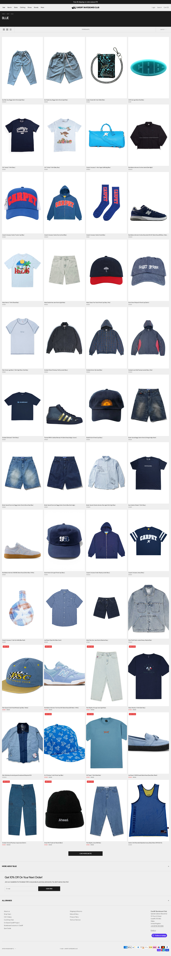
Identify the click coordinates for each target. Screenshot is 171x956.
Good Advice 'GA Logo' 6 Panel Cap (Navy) (54, 572)
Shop (8, 14)
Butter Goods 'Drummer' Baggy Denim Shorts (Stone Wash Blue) (17, 505)
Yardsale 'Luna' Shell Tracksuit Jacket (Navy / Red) (140, 370)
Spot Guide (7, 928)
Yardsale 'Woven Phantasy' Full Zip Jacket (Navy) (56, 370)
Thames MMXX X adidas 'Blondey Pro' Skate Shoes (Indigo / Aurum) (60, 437)
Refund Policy (74, 914)
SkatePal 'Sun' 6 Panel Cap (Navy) (94, 437)
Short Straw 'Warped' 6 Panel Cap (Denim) (138, 302)
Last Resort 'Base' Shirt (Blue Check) (52, 640)
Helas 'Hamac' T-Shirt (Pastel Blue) (10, 302)
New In (9, 7)
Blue (12, 14)
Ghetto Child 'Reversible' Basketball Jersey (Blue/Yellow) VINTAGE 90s (145, 843)
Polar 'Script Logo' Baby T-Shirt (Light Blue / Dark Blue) (15, 370)
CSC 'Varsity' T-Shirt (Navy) (8, 167)
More (42, 7)
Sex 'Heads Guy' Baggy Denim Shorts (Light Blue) (56, 100)
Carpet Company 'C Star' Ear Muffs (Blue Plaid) (13, 640)
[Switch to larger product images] (4, 29)
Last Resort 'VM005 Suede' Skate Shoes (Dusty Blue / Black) (142, 775)
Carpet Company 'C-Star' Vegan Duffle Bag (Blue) (98, 167)
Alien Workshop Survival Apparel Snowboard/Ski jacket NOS (16, 775)
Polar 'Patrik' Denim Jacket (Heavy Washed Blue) (140, 640)
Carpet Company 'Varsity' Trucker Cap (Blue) (13, 235)
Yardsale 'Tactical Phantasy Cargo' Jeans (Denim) (14, 843)
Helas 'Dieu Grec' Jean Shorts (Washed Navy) (97, 640)
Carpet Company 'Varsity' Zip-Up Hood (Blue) (55, 235)
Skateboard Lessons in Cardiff (13, 925)
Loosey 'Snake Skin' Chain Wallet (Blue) (95, 100)
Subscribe (49, 889)
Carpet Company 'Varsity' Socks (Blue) (95, 235)
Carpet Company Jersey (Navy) (136, 572)
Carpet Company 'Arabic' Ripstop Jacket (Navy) (98, 572)
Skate (16, 7)
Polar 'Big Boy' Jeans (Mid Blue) (93, 843)
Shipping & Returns (76, 911)
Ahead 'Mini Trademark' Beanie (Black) (53, 843)
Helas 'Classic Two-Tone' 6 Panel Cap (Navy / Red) (98, 302)
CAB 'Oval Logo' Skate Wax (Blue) (136, 100)
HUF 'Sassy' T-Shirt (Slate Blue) (93, 775)
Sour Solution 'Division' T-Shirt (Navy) (137, 505)
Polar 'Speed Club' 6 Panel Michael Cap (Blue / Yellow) (15, 708)
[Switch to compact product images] (10, 29)
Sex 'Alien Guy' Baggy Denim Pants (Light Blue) (13, 100)
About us (7, 911)
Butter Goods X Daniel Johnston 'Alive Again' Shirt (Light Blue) (100, 505)
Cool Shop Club (9, 920)
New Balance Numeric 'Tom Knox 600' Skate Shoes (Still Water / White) (61, 708)
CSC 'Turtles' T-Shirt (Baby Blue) (52, 167)
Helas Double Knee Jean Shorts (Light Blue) (54, 302)
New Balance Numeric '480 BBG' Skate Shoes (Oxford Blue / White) (18, 572)
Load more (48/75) (85, 853)
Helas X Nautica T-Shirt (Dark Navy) (136, 708)
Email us (153, 930)
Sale (3, 7)
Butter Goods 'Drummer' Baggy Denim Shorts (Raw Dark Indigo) (59, 505)
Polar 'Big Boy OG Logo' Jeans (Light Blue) (96, 708)
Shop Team (7, 914)
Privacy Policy (74, 917)
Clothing (22, 7)
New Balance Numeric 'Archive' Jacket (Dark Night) (140, 167)
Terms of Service (75, 920)
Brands (36, 7)
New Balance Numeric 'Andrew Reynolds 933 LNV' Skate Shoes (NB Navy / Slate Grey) (147, 235)
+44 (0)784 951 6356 (157, 926)
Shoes (30, 7)
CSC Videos (8, 917)
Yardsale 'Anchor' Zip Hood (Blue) (94, 370)
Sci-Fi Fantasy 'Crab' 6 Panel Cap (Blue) (53, 775)
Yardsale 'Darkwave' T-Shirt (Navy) (10, 437)
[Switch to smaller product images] (7, 29)
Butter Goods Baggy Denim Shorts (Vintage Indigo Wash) (142, 437)
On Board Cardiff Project (11, 923)
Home (3, 14)
